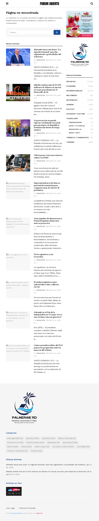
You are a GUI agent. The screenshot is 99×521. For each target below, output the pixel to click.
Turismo (70, 142)
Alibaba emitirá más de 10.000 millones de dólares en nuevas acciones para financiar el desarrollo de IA (47, 88)
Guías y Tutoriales (77, 126)
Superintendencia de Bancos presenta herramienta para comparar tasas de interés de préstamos (47, 186)
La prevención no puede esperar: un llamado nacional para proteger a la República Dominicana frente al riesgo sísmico (47, 125)
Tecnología (72, 118)
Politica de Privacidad (27, 508)
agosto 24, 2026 (54, 60)
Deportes (71, 81)
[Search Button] (92, 3)
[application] (14, 491)
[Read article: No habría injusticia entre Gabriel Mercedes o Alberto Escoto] (18, 289)
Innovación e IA (75, 129)
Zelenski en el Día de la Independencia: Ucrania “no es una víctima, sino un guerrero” (48, 314)
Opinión (70, 105)
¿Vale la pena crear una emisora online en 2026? (48, 156)
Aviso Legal (10, 508)
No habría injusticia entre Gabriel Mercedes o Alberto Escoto (46, 284)
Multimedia (71, 95)
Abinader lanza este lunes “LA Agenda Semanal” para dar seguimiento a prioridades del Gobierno (47, 53)
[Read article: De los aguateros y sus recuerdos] (18, 262)
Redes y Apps (74, 133)
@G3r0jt (39, 513)
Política (70, 109)
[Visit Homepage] (49, 3)
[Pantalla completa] (21, 493)
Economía (71, 86)
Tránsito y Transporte (77, 137)
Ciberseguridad (75, 122)
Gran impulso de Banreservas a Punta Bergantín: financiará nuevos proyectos (48, 220)
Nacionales (71, 100)
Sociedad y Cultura (75, 114)
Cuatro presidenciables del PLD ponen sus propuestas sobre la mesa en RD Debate (48, 347)
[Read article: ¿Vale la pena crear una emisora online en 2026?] (18, 162)
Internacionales (74, 91)
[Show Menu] (7, 3)
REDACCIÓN (41, 60)
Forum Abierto (17, 513)
